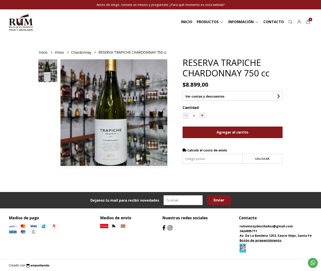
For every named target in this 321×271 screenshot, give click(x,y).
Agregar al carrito (232, 132)
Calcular (262, 159)
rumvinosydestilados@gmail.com (266, 226)
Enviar (219, 200)
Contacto (273, 21)
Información (241, 21)
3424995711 (248, 231)
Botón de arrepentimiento (260, 240)
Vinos (60, 52)
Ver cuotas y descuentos (204, 96)
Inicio (186, 21)
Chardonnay (81, 52)
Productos (208, 21)
